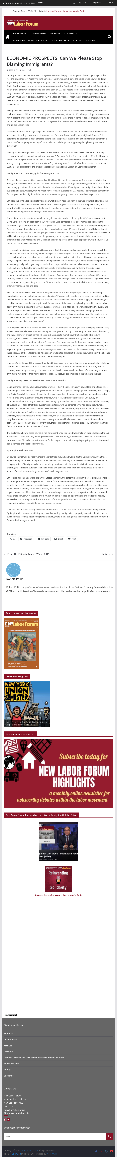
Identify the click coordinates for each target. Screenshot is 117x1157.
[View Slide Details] (27, 704)
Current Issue (38, 33)
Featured (8, 1051)
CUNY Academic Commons (17, 3)
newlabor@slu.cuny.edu (15, 1110)
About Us (18, 33)
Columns (69, 33)
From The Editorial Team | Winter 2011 (28, 554)
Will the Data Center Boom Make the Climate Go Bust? (71, 11)
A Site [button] (19, 3)
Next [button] (46, 703)
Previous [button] (7, 703)
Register (96, 2)
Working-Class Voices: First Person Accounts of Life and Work (34, 1057)
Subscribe (90, 40)
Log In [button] (110, 2)
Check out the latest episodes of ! (58, 895)
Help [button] (84, 2)
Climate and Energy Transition (30, 40)
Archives (55, 33)
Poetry (77, 40)
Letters (106, 554)
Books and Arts (60, 40)
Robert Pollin (27, 70)
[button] (24, 33)
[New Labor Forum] (7, 36)
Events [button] (40, 2)
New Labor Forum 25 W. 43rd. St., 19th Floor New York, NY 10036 (16, 1099)
